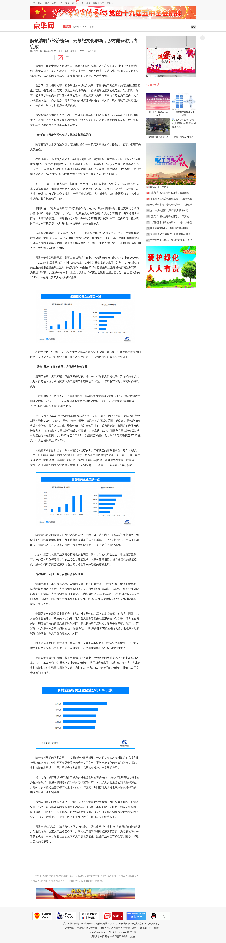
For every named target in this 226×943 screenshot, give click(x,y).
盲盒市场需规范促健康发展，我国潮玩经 (171, 198)
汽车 (102, 3)
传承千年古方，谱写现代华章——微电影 (171, 204)
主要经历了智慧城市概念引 (184, 113)
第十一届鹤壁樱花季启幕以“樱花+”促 (169, 210)
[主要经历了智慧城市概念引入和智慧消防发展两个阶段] (184, 101)
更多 (109, 3)
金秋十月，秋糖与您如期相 (158, 113)
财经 (47, 3)
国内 (40, 3)
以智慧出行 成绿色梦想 (158, 137)
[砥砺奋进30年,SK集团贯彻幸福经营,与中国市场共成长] (184, 126)
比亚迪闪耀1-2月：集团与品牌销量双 (169, 228)
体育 (54, 3)
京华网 (76, 27)
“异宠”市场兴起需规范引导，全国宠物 (169, 216)
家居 (67, 3)
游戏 (74, 3)
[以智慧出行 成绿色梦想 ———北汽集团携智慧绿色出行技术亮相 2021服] (158, 126)
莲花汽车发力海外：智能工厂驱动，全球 (171, 240)
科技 (95, 3)
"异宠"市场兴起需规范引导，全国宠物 (169, 192)
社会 (82, 3)
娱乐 (88, 3)
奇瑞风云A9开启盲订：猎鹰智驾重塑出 (170, 234)
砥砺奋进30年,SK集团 (184, 137)
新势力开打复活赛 (159, 186)
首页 (33, 3)
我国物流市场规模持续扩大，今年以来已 (171, 222)
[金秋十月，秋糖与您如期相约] (158, 101)
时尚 (61, 3)
